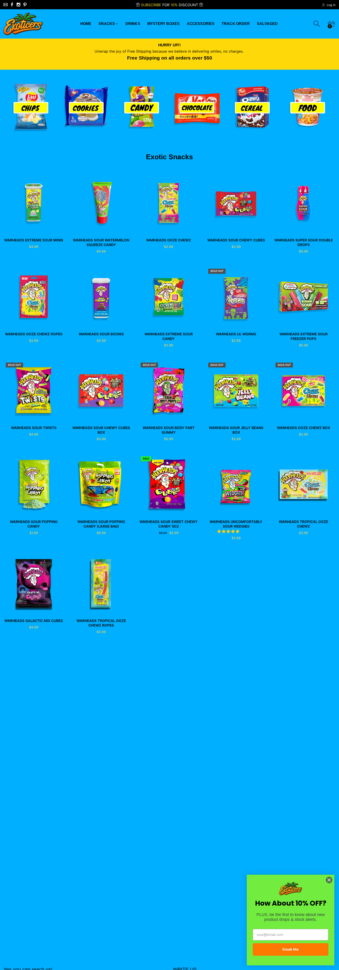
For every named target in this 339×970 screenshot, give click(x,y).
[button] (229, 531)
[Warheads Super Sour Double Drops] (303, 203)
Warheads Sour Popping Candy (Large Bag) (101, 524)
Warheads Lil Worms (236, 334)
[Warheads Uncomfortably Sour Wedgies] (236, 484)
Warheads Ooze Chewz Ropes (33, 334)
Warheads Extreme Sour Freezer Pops (304, 336)
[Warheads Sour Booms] (101, 296)
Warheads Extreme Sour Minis (33, 240)
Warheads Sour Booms (101, 334)
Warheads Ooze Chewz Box (303, 428)
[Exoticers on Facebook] (12, 5)
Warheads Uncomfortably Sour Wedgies (236, 524)
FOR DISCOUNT (170, 5)
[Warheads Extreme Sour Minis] (33, 203)
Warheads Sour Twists (33, 428)
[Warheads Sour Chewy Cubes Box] (101, 390)
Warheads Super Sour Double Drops (303, 242)
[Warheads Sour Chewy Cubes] (236, 203)
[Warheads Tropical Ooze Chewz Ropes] (101, 583)
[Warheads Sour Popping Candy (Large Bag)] (101, 484)
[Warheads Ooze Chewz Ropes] (33, 296)
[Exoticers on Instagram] (18, 5)
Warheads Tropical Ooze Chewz (303, 524)
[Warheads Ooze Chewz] (168, 203)
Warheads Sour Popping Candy (33, 524)
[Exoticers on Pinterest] (25, 5)
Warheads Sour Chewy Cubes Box (101, 430)
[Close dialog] (329, 880)
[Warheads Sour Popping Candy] (33, 484)
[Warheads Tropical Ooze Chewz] (303, 484)
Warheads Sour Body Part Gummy (169, 430)
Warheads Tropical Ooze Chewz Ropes (101, 623)
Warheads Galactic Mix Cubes (33, 621)
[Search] (317, 24)
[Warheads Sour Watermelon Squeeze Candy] (101, 203)
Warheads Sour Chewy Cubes (236, 240)
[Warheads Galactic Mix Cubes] (33, 583)
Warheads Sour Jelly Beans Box (236, 430)
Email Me (290, 949)
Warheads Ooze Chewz (168, 240)
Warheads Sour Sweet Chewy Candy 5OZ (169, 524)
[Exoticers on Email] (5, 5)
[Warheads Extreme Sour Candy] (168, 296)
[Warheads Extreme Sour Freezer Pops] (303, 296)
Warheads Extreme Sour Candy (169, 336)
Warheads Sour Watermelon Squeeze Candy (101, 242)
